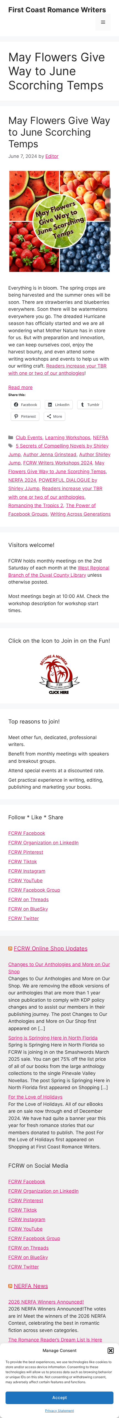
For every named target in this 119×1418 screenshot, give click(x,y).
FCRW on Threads (28, 899)
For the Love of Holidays (35, 1097)
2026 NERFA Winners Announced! (46, 1302)
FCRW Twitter (23, 918)
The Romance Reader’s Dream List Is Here (55, 1340)
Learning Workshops (67, 437)
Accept (59, 1397)
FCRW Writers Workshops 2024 (57, 463)
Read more (20, 387)
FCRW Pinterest (25, 852)
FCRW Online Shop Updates (50, 948)
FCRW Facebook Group (34, 890)
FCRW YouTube (25, 880)
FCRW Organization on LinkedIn (43, 842)
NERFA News (31, 1286)
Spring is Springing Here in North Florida (53, 1038)
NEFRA (100, 437)
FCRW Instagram (26, 871)
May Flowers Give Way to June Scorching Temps (59, 132)
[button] (110, 1350)
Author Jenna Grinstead (49, 454)
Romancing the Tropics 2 (35, 505)
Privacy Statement (59, 1411)
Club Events (29, 437)
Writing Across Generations (80, 514)
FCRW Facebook (26, 833)
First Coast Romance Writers (57, 10)
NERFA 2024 (22, 480)
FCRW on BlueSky (28, 909)
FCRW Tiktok (22, 861)
